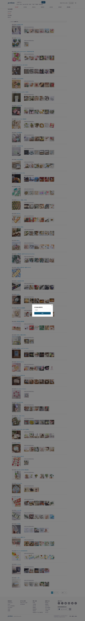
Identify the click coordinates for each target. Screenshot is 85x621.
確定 (42, 313)
